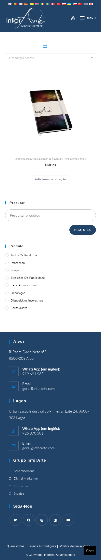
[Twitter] (15, 520)
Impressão (18, 263)
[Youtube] (68, 520)
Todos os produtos (25, 158)
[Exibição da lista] (56, 46)
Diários (50, 165)
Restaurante (19, 308)
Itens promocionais (75, 158)
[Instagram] (42, 520)
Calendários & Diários (50, 158)
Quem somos (15, 546)
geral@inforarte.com (38, 388)
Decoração (18, 293)
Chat (90, 550)
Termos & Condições (42, 546)
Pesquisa (82, 230)
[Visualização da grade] (45, 46)
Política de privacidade (75, 546)
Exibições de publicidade (28, 278)
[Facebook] (29, 520)
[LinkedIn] (55, 520)
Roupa (15, 270)
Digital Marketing (26, 478)
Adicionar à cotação (50, 179)
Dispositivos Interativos (27, 300)
